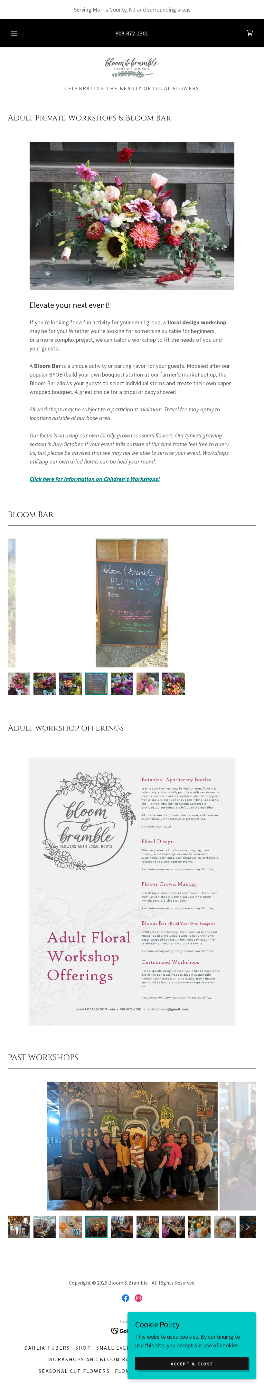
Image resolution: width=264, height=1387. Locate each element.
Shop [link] (83, 1347)
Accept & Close (192, 1364)
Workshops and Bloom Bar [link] (91, 1359)
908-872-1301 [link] (132, 33)
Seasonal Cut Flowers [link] (74, 1371)
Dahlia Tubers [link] (47, 1347)
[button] (19, 33)
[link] (249, 33)
